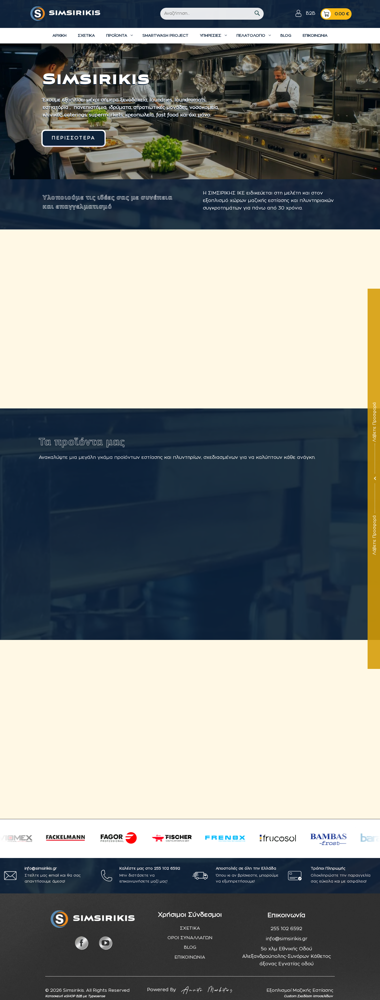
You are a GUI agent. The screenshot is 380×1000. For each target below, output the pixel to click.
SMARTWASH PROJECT (165, 36)
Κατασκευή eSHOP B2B (63, 996)
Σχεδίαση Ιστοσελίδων (315, 996)
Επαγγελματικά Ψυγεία (151, 580)
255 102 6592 (167, 868)
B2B (310, 13)
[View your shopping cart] (336, 14)
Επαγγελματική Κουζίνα (228, 580)
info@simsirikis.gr (286, 939)
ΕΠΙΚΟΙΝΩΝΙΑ (315, 36)
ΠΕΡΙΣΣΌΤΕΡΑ (73, 138)
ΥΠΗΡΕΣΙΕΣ (210, 36)
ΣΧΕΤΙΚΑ (86, 36)
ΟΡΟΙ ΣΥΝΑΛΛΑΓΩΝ (190, 938)
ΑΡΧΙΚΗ (59, 36)
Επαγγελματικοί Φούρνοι (74, 580)
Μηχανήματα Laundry (305, 580)
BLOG (285, 36)
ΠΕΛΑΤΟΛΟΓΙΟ (251, 36)
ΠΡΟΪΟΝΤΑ (116, 36)
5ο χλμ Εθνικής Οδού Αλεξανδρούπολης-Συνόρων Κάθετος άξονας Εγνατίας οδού (286, 956)
